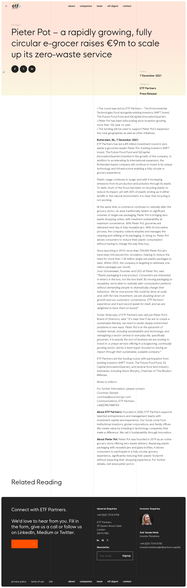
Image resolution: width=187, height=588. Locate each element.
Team (100, 6)
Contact (127, 6)
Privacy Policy (18, 581)
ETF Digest (112, 6)
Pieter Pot (133, 148)
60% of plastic (137, 192)
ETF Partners (148, 88)
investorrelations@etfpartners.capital (158, 547)
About (71, 6)
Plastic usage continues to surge (116, 179)
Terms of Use (37, 581)
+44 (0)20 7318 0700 (108, 514)
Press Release (148, 93)
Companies (86, 6)
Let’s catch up (22, 543)
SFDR (51, 581)
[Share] (15, 69)
